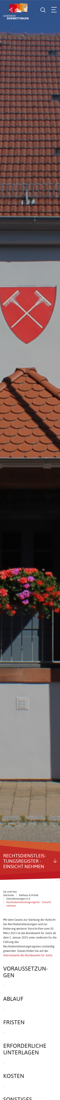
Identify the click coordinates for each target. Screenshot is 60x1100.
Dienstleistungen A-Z (18, 898)
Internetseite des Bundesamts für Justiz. (28, 955)
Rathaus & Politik (28, 895)
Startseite (8, 895)
